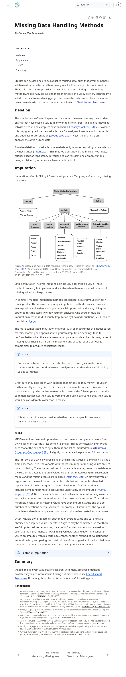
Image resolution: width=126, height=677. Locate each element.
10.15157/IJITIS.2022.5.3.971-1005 (44, 596)
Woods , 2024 (60, 135)
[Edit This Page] (104, 17)
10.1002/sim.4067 (82, 634)
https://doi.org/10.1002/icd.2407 (96, 606)
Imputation (22, 60)
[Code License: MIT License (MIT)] (97, 17)
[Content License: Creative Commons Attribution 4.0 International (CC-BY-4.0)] (91, 17)
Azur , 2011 (76, 477)
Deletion (20, 55)
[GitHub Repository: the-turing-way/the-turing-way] (101, 17)
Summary (21, 70)
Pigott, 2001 (41, 151)
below (32, 321)
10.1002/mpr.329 (97, 623)
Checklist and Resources (91, 102)
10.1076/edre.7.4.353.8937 (35, 612)
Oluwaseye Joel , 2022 (82, 127)
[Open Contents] (29, 48)
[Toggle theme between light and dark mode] (118, 4)
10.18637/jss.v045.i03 (67, 617)
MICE (20, 65)
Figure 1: (19, 265)
